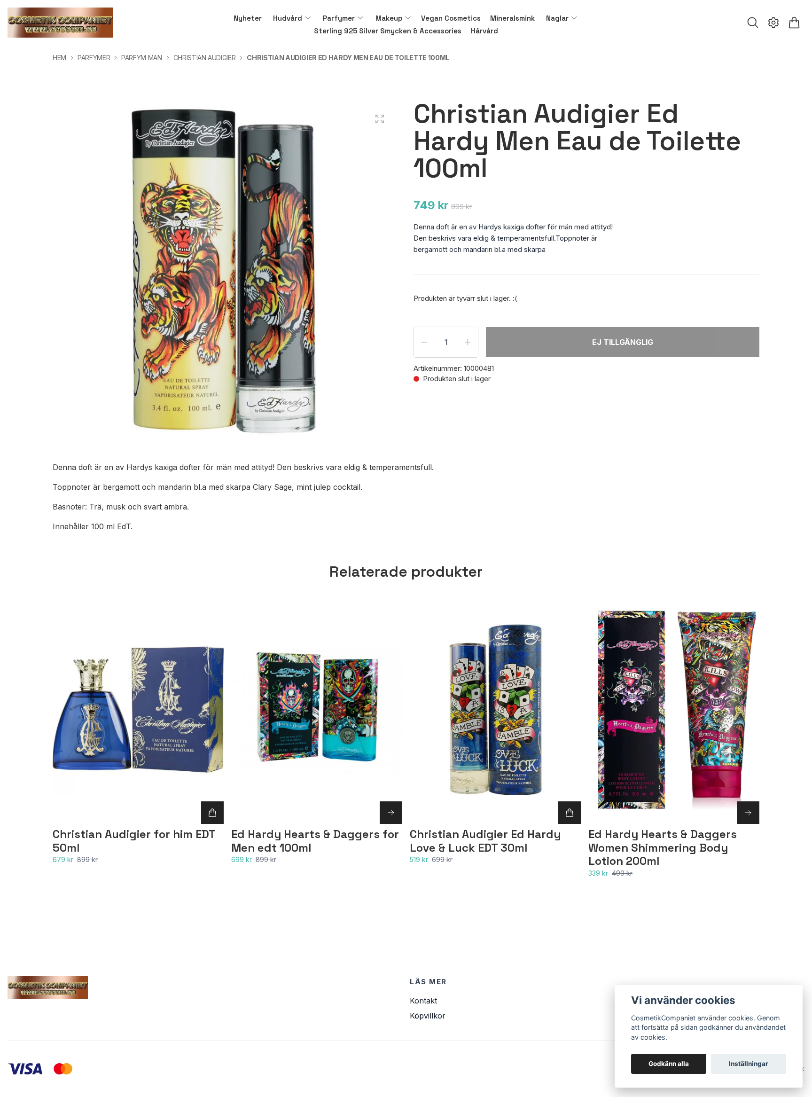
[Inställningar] (773, 22)
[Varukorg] (794, 22)
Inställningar (748, 1063)
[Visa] (391, 812)
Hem (59, 58)
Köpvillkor (427, 1015)
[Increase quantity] (467, 342)
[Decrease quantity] (424, 342)
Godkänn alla (668, 1063)
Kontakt (423, 1000)
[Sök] (752, 22)
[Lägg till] (212, 812)
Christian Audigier (204, 58)
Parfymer (94, 58)
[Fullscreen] (379, 119)
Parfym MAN (141, 58)
